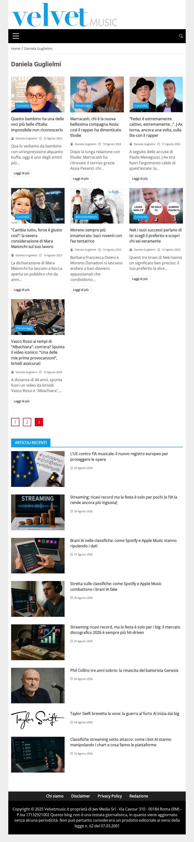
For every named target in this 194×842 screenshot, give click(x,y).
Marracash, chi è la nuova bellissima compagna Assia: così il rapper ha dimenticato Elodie (95, 127)
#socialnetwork (86, 217)
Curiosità (22, 105)
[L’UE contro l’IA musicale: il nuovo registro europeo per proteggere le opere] (38, 469)
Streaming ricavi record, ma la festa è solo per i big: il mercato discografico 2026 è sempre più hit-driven (125, 629)
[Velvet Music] (64, 14)
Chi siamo (55, 796)
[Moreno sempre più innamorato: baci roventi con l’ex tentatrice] (97, 206)
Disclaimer (80, 796)
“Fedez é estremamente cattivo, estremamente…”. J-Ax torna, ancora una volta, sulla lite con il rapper (155, 127)
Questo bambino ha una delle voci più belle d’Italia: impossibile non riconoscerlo (37, 124)
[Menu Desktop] (16, 36)
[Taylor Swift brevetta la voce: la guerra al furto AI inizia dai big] (38, 720)
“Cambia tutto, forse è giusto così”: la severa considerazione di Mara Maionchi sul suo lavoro (36, 238)
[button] (181, 36)
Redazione (138, 796)
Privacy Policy (110, 796)
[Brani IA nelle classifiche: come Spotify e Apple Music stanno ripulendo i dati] (38, 556)
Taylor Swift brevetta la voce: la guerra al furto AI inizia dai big (124, 713)
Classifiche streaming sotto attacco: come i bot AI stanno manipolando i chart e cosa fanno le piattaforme (120, 742)
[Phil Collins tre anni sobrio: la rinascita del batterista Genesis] (38, 686)
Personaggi (83, 105)
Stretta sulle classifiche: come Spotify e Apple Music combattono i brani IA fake (116, 586)
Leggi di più (22, 173)
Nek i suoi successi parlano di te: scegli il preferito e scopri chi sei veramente (155, 235)
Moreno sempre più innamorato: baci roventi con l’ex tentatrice (96, 235)
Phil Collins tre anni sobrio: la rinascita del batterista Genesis (124, 670)
